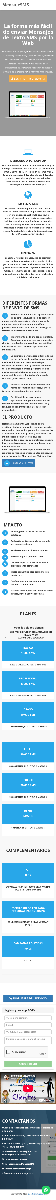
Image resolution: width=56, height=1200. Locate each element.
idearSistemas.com (36, 1194)
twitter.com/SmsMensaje (18, 1168)
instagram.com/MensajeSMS (19, 1164)
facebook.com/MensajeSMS (18, 1173)
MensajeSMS (15, 5)
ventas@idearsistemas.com (16, 1154)
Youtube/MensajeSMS (15, 1159)
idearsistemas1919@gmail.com (21, 1151)
